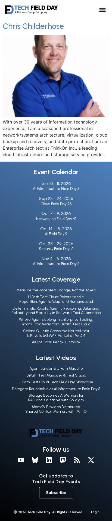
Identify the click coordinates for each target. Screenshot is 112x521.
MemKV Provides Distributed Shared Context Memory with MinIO (56, 409)
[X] (91, 460)
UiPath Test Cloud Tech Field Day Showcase (56, 382)
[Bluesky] (35, 460)
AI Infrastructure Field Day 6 (56, 263)
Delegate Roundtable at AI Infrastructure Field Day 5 (56, 389)
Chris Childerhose (33, 26)
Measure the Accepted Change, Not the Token (56, 290)
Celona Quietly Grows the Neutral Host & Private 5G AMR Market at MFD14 (56, 333)
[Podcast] (77, 460)
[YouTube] (21, 460)
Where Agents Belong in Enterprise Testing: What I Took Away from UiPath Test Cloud (56, 321)
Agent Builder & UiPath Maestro (56, 368)
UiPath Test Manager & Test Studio (56, 375)
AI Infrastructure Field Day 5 (56, 188)
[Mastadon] (63, 460)
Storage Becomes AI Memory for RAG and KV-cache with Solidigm (56, 397)
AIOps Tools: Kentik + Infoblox (56, 342)
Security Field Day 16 (56, 248)
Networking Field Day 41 (56, 219)
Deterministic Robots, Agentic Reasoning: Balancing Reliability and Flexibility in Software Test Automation (56, 310)
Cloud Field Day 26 (56, 204)
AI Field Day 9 (56, 234)
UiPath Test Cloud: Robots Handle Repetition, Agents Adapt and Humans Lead (56, 299)
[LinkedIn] (49, 460)
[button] (102, 9)
